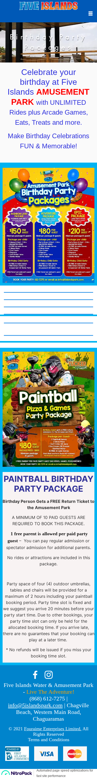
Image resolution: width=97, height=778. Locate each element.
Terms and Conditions (48, 739)
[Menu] (90, 13)
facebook (35, 674)
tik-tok (62, 674)
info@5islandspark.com (35, 705)
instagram (48, 674)
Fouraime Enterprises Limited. (52, 728)
